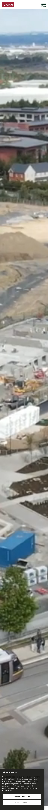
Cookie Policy (7, 790)
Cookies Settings (22, 803)
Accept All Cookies (22, 797)
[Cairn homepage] (8, 4)
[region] (22, 789)
